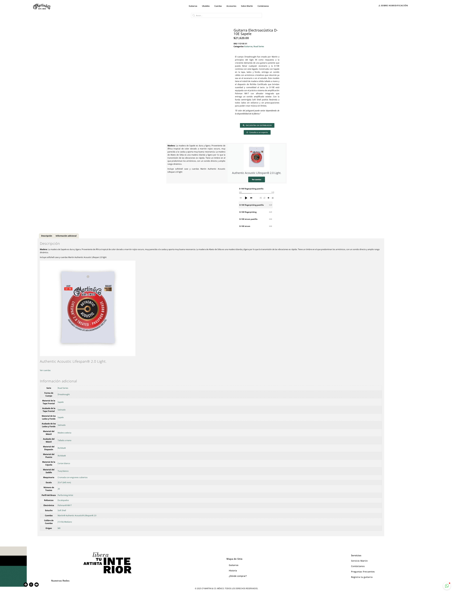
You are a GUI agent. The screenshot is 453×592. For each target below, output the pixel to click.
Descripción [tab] (46, 236)
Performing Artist (65, 495)
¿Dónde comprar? (238, 576)
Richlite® (62, 448)
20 (59, 489)
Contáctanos (263, 6)
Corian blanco (64, 463)
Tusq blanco (63, 471)
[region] (257, 215)
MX (59, 528)
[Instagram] (31, 584)
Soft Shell (62, 510)
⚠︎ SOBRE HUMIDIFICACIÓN (393, 5)
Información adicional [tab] (66, 236)
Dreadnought (64, 394)
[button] (246, 198)
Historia (233, 570)
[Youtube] (36, 584)
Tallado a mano (64, 440)
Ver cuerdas (256, 179)
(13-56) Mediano (65, 522)
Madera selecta (64, 432)
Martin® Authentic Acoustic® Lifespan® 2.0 (77, 515)
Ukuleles (206, 6)
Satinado (62, 409)
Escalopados (63, 500)
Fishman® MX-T (65, 505)
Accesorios (231, 6)
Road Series (259, 46)
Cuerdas (218, 6)
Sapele (61, 402)
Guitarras (193, 6)
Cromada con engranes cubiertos (73, 477)
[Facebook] (26, 584)
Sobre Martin (247, 6)
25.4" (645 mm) (64, 482)
